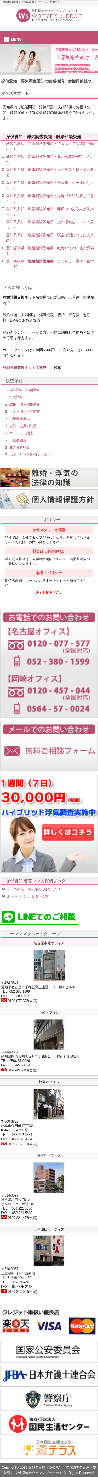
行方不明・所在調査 (24, 411)
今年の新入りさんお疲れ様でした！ (34, 889)
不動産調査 (17, 440)
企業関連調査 (19, 419)
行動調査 (16, 397)
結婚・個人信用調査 (24, 404)
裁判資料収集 (19, 448)
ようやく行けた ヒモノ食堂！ (29, 896)
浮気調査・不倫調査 (24, 390)
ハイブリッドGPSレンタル (30, 455)
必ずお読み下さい (49, 592)
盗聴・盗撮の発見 (23, 426)
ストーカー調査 (21, 433)
